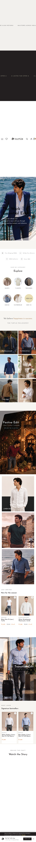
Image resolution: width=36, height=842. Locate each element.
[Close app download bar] (34, 839)
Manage (23, 835)
